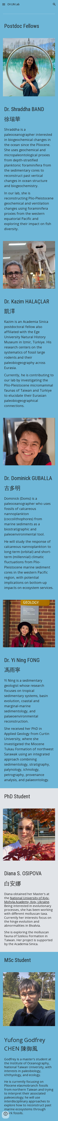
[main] (29, 26)
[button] (3, 4)
